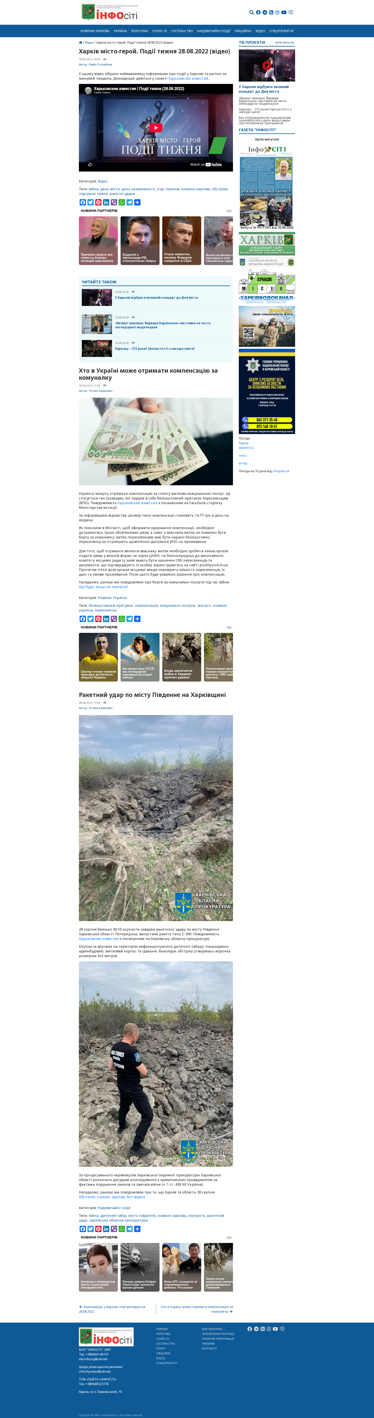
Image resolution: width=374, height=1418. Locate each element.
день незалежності (138, 189)
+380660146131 (97, 1354)
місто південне (141, 1215)
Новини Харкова (94, 31)
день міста (110, 189)
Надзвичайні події (213, 31)
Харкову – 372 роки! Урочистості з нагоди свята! (155, 348)
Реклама (208, 1343)
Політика (139, 31)
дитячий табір (113, 1215)
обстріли (220, 189)
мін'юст (204, 605)
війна (93, 189)
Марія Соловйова (100, 64)
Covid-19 (159, 31)
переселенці (106, 610)
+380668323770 (97, 1384)
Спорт (161, 1348)
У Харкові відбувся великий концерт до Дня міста (156, 297)
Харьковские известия (137, 502)
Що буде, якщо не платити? (103, 586)
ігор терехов (168, 189)
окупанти (196, 1215)
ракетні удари (122, 193)
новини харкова (195, 189)
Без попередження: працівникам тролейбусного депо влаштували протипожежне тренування (265, 120)
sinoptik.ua (281, 471)
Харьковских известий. (188, 78)
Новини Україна (112, 597)
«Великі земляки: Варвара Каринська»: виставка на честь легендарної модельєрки (163, 325)
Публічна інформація (218, 1338)
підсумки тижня (93, 193)
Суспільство (182, 31)
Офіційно (243, 31)
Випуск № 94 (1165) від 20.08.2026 (267, 227)
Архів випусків (284, 42)
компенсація (146, 605)
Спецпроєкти (281, 31)
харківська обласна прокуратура (118, 1220)
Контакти (209, 1348)
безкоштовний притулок (111, 605)
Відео (260, 31)
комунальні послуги (178, 605)
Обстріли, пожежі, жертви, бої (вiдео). (112, 1196)
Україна (120, 31)
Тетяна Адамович (101, 391)
